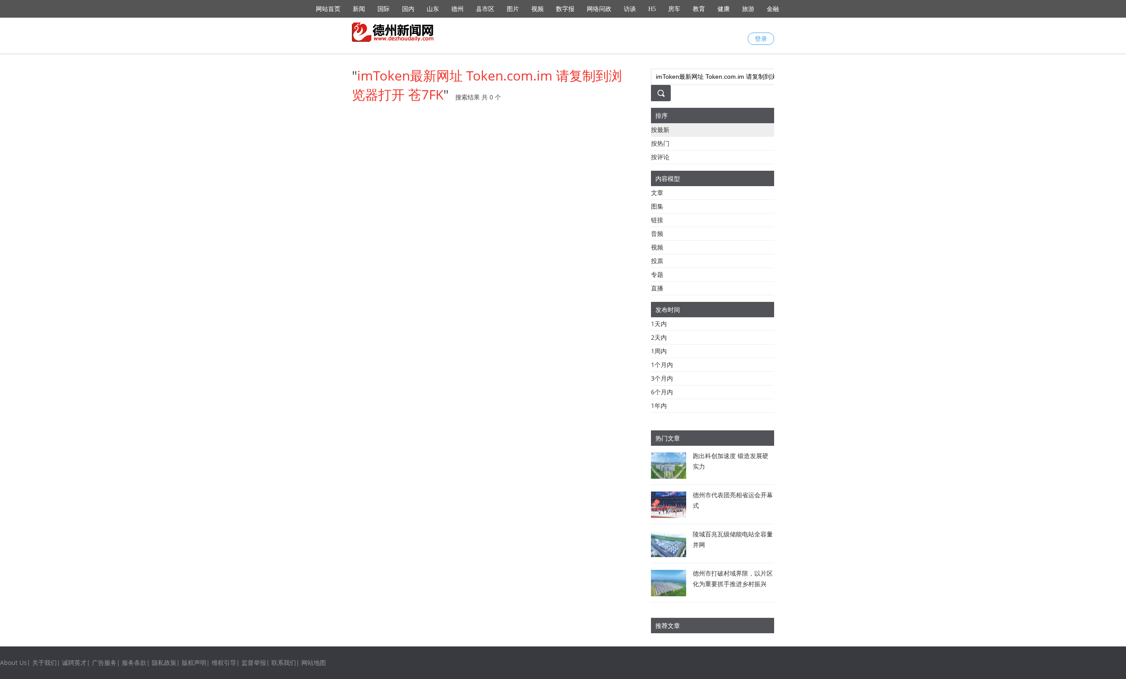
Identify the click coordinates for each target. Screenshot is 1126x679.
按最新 (660, 129)
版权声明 (194, 662)
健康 (723, 9)
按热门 (660, 143)
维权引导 (224, 662)
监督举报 (253, 662)
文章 (657, 192)
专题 (657, 274)
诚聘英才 (74, 662)
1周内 (659, 351)
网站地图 (313, 662)
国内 (408, 9)
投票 (657, 261)
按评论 (660, 157)
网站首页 (328, 9)
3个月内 (662, 378)
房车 (674, 9)
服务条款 (134, 662)
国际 (383, 9)
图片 (513, 9)
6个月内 (662, 392)
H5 (652, 9)
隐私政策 (164, 662)
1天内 (659, 323)
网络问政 (599, 9)
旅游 (748, 9)
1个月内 (662, 364)
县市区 (485, 9)
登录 (761, 38)
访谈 (630, 9)
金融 (773, 9)
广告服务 (104, 662)
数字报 (565, 9)
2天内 (659, 337)
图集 (657, 206)
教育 (699, 9)
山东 (433, 9)
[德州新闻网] (393, 32)
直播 (657, 288)
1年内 (659, 405)
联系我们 (283, 662)
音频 (657, 233)
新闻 (359, 9)
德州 (457, 9)
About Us (13, 662)
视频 (537, 9)
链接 (657, 220)
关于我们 (44, 662)
